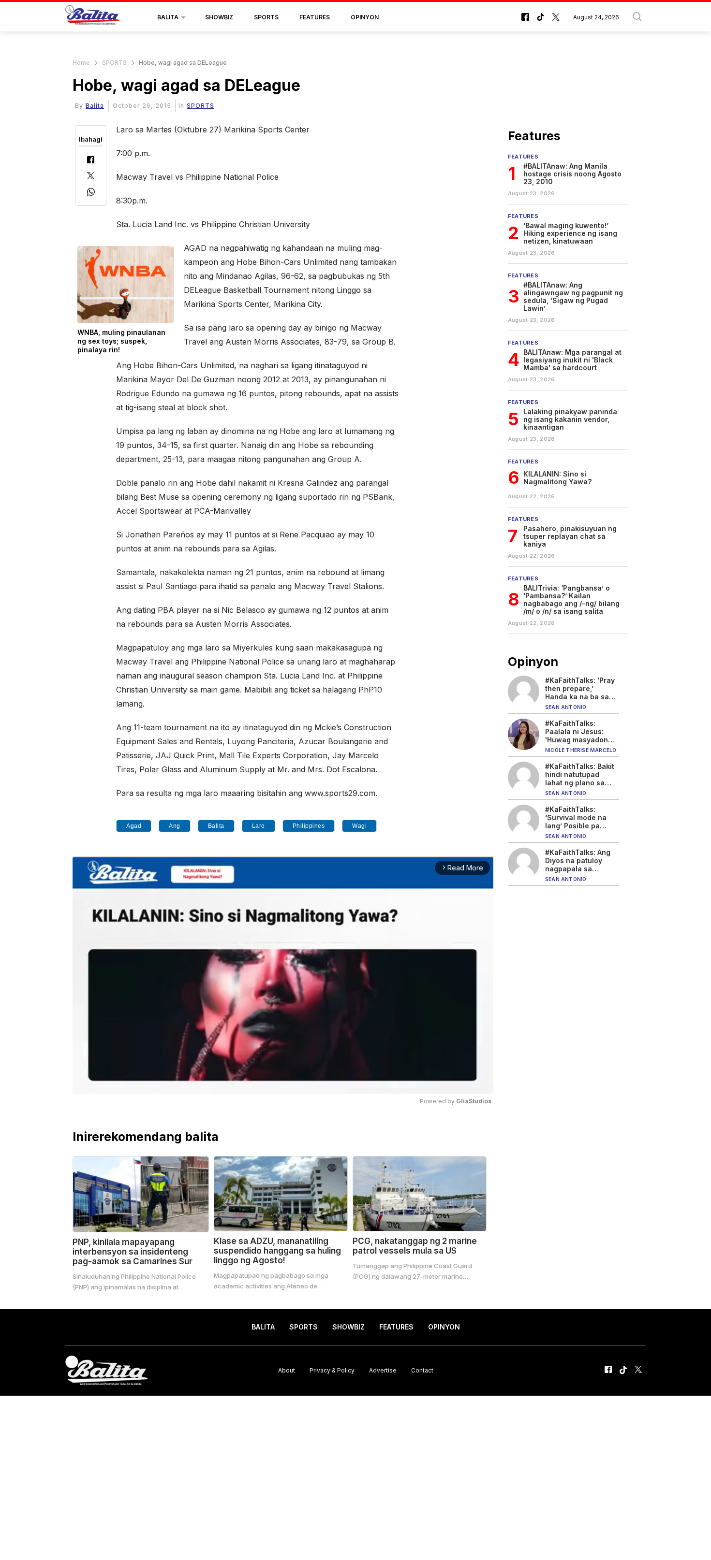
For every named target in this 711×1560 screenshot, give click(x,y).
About (286, 1370)
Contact (422, 1370)
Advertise (383, 1370)
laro (258, 826)
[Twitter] (90, 177)
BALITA (167, 17)
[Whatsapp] (91, 193)
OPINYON (365, 17)
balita (216, 826)
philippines (309, 826)
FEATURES (314, 17)
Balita (95, 105)
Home (81, 62)
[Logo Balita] (92, 17)
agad (133, 826)
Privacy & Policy (332, 1370)
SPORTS (266, 17)
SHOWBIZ (219, 17)
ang (174, 826)
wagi (359, 826)
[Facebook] (90, 161)
